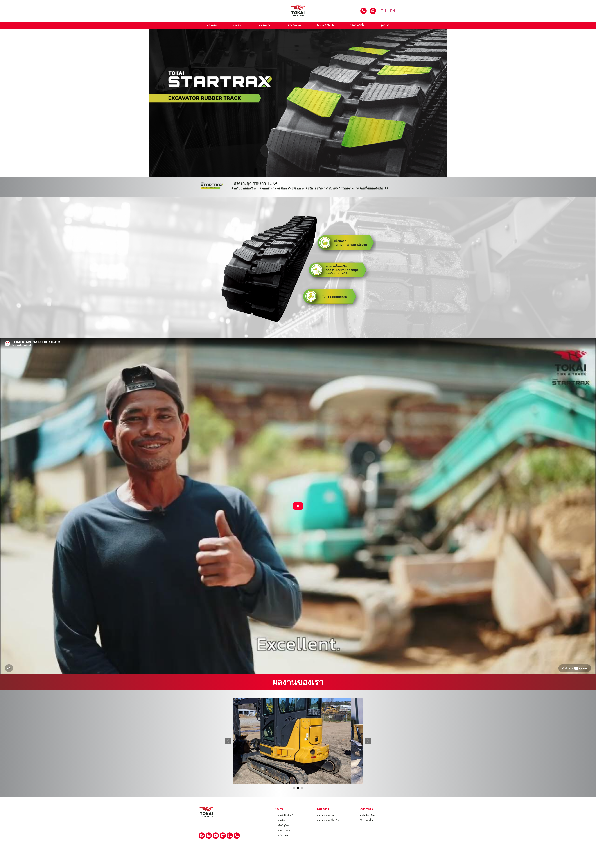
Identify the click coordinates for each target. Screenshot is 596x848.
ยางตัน (237, 25)
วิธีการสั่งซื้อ (357, 25)
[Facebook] (202, 835)
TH (383, 11)
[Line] (209, 835)
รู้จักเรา (384, 25)
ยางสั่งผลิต (294, 25)
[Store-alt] (223, 835)
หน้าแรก (212, 25)
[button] (228, 741)
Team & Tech (325, 25)
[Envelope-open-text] (230, 835)
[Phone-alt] (237, 835)
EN (392, 11)
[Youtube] (216, 835)
